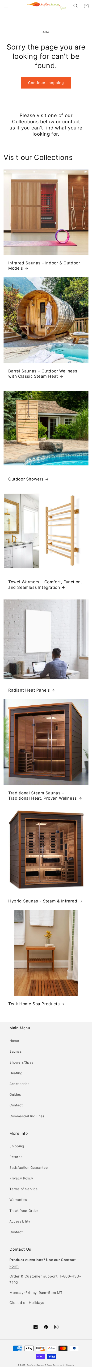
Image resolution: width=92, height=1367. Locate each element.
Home (14, 1041)
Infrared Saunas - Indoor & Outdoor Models (44, 266)
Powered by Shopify (64, 1365)
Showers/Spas (21, 1062)
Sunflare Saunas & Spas (39, 1365)
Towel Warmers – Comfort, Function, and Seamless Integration (45, 584)
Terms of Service (23, 1189)
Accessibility (19, 1221)
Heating (15, 1073)
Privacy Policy (21, 1178)
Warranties (18, 1200)
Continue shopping (46, 82)
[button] (6, 6)
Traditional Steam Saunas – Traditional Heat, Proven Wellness (42, 796)
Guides (15, 1094)
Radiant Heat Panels (29, 690)
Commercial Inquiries (26, 1116)
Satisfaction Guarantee (28, 1167)
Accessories (19, 1084)
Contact (16, 1105)
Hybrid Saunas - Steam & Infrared (42, 901)
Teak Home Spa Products (34, 1003)
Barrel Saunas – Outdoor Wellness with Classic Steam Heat (42, 374)
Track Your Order (23, 1211)
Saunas (15, 1051)
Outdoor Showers (26, 479)
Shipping (16, 1146)
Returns (15, 1157)
